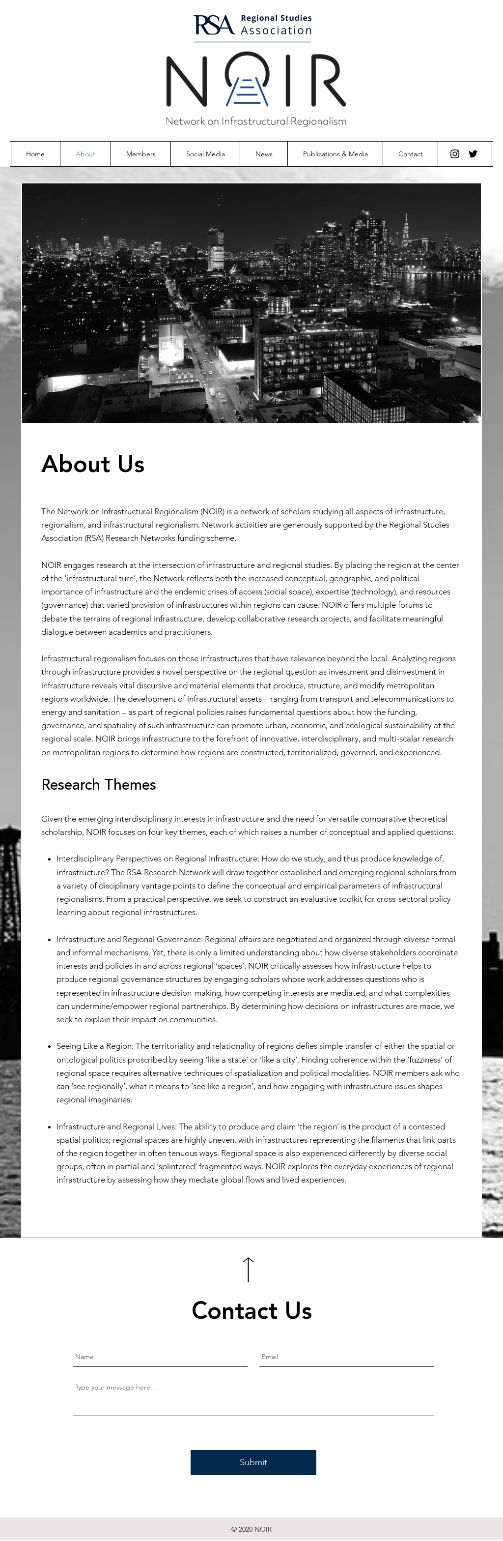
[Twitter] (473, 154)
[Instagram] (455, 154)
